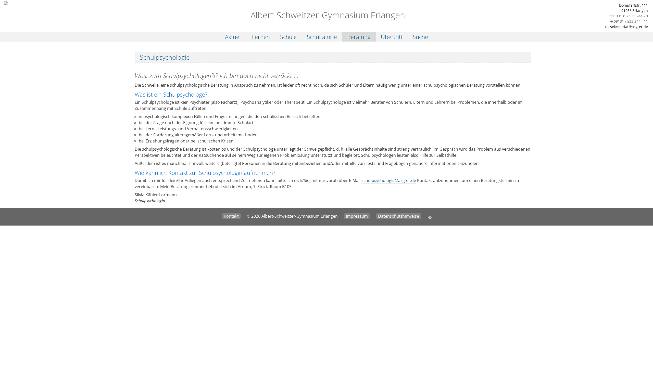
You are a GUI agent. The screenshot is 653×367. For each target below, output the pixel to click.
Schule (288, 37)
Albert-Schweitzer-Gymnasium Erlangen (326, 15)
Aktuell (233, 37)
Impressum (357, 216)
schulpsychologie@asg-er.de (388, 180)
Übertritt (392, 37)
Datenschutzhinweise (398, 216)
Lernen (261, 37)
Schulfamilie (322, 37)
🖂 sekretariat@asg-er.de (626, 26)
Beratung (359, 37)
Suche (420, 37)
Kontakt (231, 216)
